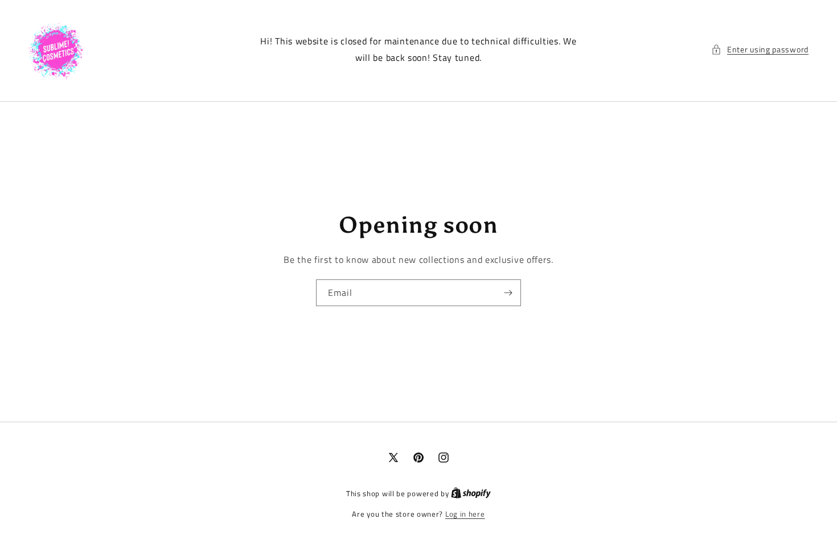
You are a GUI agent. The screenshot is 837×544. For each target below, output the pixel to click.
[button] (760, 49)
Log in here (465, 514)
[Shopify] (471, 493)
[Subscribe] (507, 292)
